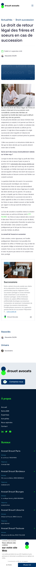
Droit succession (25, 19)
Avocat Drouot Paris (10, 451)
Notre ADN (5, 411)
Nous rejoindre (6, 422)
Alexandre (10, 56)
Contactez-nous (16, 382)
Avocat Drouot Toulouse (12, 528)
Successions (9, 351)
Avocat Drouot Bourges (12, 491)
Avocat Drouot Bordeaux (13, 471)
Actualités (6, 19)
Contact (4, 426)
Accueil (4, 407)
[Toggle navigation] (32, 5)
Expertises (5, 415)
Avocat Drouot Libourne (12, 510)
